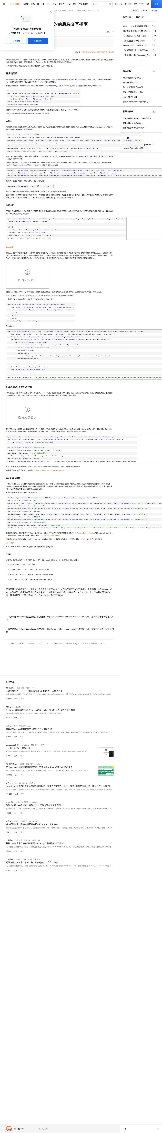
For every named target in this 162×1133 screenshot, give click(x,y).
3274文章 (43, 1128)
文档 (129, 4)
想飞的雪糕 (10, 687)
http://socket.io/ (53, 535)
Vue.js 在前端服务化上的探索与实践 (137, 118)
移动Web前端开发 (130, 82)
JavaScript (31, 643)
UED (28, 707)
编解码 (16, 821)
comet (9, 247)
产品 (33, 4)
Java (29, 726)
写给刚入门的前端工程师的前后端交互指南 (98, 52)
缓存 (15, 783)
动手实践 (55, 10)
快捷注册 (16, 41)
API (47, 643)
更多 (154, 70)
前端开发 (21, 643)
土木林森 (9, 840)
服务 (74, 4)
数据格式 (94, 643)
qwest (18, 159)
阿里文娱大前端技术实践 (132, 123)
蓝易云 (8, 726)
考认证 (71, 10)
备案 (135, 4)
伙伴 (68, 4)
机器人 (28, 687)
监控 (15, 726)
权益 (48, 4)
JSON (103, 643)
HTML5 (85, 643)
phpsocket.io (82, 533)
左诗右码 (9, 802)
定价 (54, 4)
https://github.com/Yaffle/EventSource (50, 470)
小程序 (41, 745)
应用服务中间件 (57, 643)
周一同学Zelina (11, 764)
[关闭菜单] (4, 4)
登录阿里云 (38, 41)
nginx (77, 643)
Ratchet (92, 533)
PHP (40, 643)
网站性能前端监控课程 (132, 77)
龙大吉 (8, 707)
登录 (156, 4)
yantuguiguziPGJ (12, 745)
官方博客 (63, 10)
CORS (73, 211)
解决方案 (40, 4)
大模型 (26, 4)
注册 (147, 4)
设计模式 (19, 840)
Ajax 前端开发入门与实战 (133, 87)
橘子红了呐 (19, 1128)
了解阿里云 (83, 4)
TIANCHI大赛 (80, 10)
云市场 (61, 4)
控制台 (141, 4)
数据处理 (37, 859)
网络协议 (69, 643)
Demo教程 (10, 543)
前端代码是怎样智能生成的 (133, 128)
